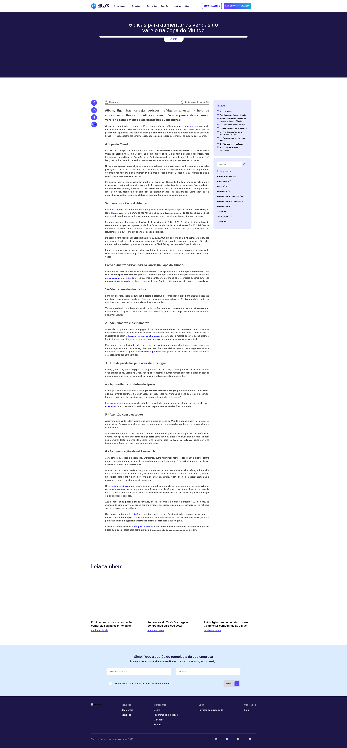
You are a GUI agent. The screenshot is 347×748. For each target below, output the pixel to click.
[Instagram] (241, 739)
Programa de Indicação (166, 714)
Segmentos (127, 710)
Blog (246, 710)
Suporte (158, 724)
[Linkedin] (219, 739)
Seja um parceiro (212, 6)
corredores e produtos (149, 351)
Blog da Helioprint (143, 526)
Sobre (157, 710)
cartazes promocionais (193, 461)
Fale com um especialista (237, 6)
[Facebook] (230, 739)
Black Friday (200, 209)
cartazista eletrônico (118, 486)
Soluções (126, 714)
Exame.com (111, 185)
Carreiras (158, 719)
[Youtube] (252, 739)
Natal (114, 212)
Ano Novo (124, 212)
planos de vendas (185, 126)
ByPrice (138, 514)
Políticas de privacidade (211, 710)
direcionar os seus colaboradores (143, 336)
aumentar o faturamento (157, 253)
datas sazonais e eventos (118, 278)
